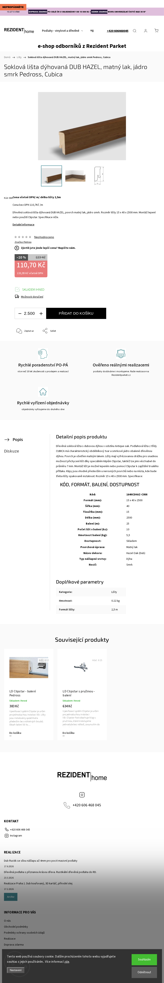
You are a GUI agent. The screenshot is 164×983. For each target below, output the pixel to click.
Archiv (10, 897)
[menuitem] (62, 31)
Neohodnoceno (44, 237)
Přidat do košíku (76, 313)
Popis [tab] (18, 439)
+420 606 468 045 (87, 805)
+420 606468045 (117, 31)
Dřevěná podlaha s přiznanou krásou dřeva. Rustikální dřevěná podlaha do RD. (50, 872)
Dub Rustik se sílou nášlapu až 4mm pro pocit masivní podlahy (40, 861)
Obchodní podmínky (16, 927)
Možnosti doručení (32, 297)
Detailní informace (23, 225)
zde (66, 962)
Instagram (82, 795)
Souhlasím (144, 959)
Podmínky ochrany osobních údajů (24, 933)
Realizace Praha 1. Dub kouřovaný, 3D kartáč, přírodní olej (38, 884)
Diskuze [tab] (11, 451)
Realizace (10, 939)
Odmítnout (144, 972)
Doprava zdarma (14, 945)
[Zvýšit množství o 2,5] (41, 313)
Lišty (114, 592)
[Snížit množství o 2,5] (20, 313)
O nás (7, 921)
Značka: (23, 242)
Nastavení (16, 970)
